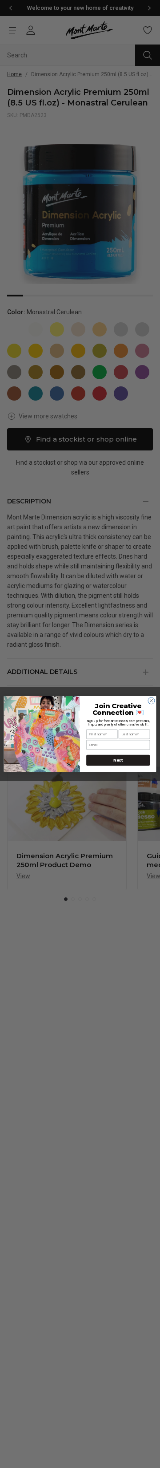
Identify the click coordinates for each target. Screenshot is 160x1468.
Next (118, 760)
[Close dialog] (151, 701)
